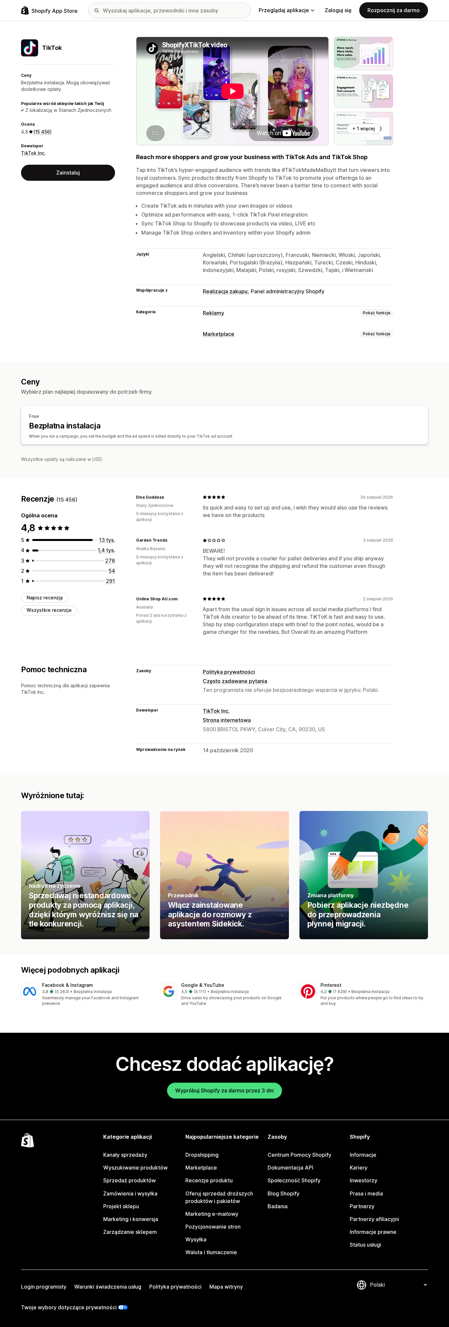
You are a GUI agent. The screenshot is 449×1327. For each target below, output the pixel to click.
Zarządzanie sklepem (130, 1232)
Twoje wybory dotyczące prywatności (69, 1307)
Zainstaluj (68, 172)
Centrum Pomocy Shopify (299, 1154)
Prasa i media (366, 1193)
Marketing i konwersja (130, 1219)
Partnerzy (362, 1206)
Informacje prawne (373, 1232)
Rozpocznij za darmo (393, 10)
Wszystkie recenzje (49, 610)
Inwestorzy (363, 1180)
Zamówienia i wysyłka (130, 1193)
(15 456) (43, 132)
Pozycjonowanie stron (213, 1226)
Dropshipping (202, 1154)
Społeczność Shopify (294, 1180)
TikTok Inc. (33, 153)
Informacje (363, 1154)
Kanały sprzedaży (125, 1154)
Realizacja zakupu (225, 291)
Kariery (358, 1167)
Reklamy (213, 313)
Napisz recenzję (45, 597)
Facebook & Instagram (67, 985)
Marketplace (218, 334)
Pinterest (331, 985)
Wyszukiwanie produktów (135, 1167)
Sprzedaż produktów (129, 1180)
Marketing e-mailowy (211, 1214)
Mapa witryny (226, 1286)
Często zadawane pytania (235, 681)
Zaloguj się (338, 10)
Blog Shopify (283, 1193)
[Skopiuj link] (168, 497)
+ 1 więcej (363, 128)
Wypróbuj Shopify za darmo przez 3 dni (224, 1090)
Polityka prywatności (229, 672)
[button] (85, 995)
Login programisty (43, 1286)
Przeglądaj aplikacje (284, 10)
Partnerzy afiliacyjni (374, 1219)
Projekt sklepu (121, 1206)
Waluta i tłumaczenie (211, 1252)
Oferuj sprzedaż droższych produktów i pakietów (219, 1197)
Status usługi (365, 1244)
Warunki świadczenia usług (107, 1286)
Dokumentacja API (290, 1167)
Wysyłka (195, 1239)
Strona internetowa (227, 720)
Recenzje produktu (209, 1180)
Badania (278, 1206)
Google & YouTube (202, 985)
